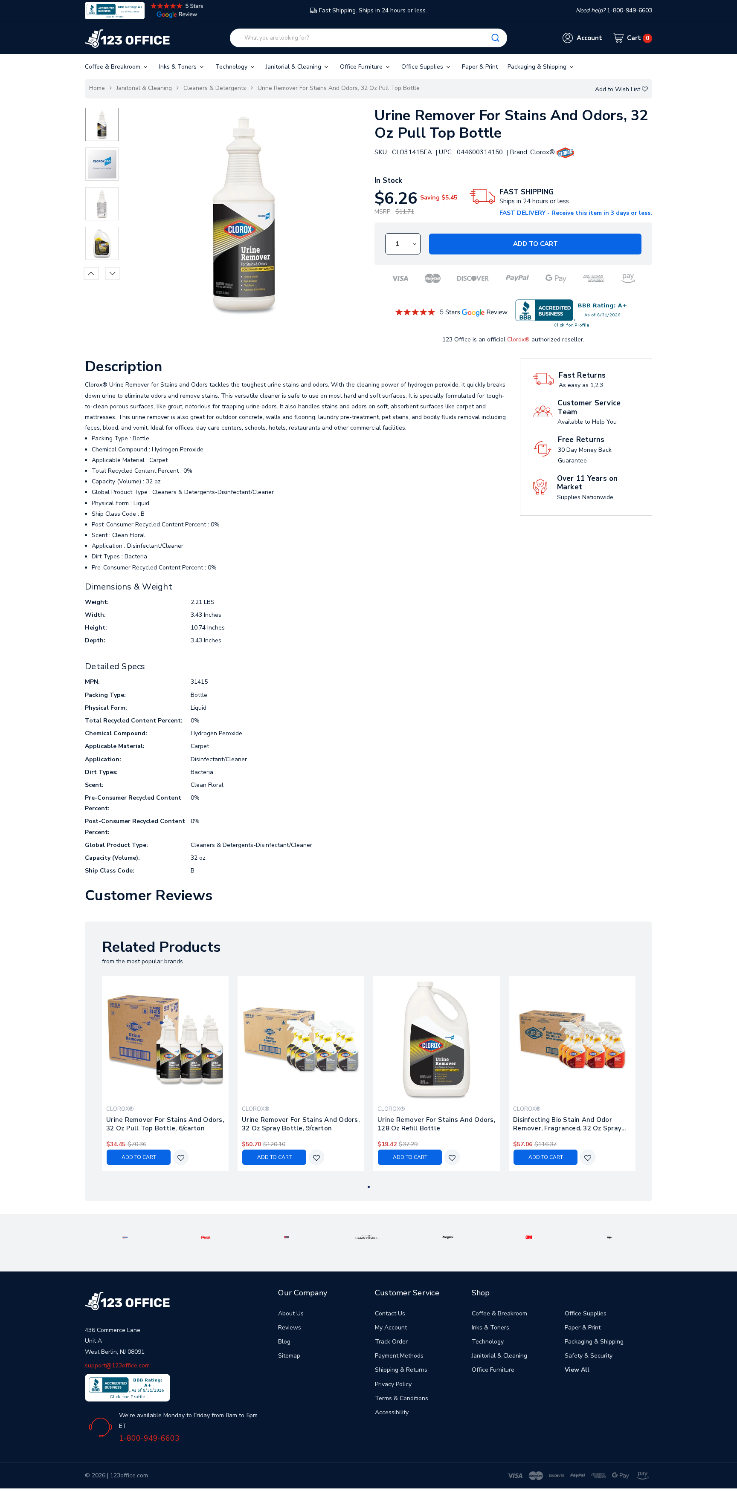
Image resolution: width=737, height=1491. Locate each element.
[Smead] (287, 1237)
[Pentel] (206, 1237)
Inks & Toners (178, 67)
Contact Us (390, 1313)
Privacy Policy (393, 1384)
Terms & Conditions (401, 1398)
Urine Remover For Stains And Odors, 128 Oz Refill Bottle (436, 1124)
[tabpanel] (165, 1073)
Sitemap (289, 1356)
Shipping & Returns (401, 1370)
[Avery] (125, 1237)
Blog (284, 1342)
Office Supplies (423, 67)
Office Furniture (362, 67)
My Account (391, 1327)
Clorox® (518, 339)
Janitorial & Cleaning (294, 67)
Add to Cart (535, 244)
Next (112, 273)
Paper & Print (480, 67)
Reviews (289, 1327)
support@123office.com (117, 1365)
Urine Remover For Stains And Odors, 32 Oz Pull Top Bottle (339, 88)
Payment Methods (399, 1356)
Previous (91, 273)
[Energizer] (447, 1237)
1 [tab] (369, 1187)
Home (97, 88)
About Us (291, 1313)
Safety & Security (588, 1356)
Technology (232, 67)
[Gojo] (609, 1237)
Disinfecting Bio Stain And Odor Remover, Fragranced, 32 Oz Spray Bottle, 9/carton (567, 1124)
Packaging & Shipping (538, 67)
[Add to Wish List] (181, 1158)
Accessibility (392, 1412)
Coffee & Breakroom (113, 67)
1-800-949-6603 (149, 1438)
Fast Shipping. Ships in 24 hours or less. (373, 10)
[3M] (528, 1237)
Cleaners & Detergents (214, 88)
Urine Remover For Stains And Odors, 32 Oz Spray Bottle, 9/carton (301, 1124)
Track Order (391, 1342)
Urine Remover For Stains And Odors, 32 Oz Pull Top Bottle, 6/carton (165, 1124)
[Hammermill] (367, 1237)
